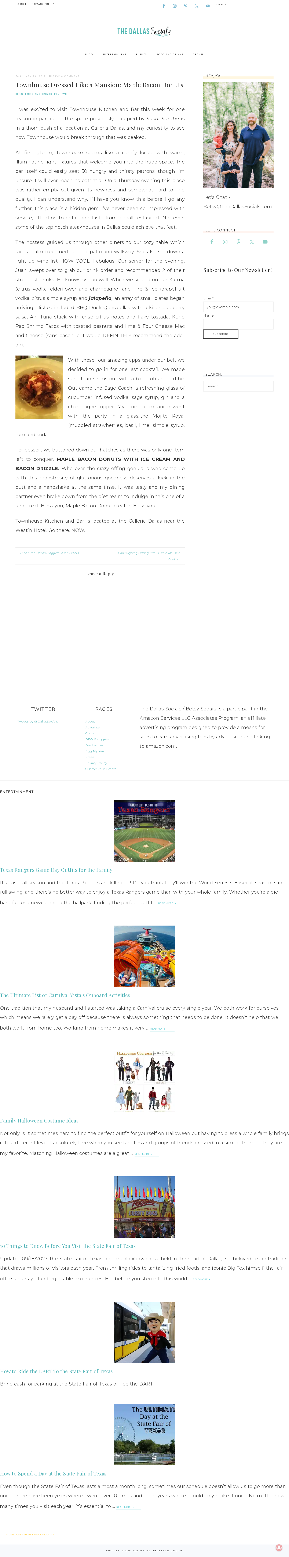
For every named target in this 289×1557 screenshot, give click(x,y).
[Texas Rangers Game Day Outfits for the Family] (144, 831)
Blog (19, 94)
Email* (208, 298)
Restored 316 (174, 1550)
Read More (166, 903)
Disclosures (94, 745)
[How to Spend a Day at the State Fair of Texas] (144, 1434)
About (90, 721)
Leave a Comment (65, 76)
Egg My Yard (95, 751)
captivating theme (146, 1550)
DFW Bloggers (97, 739)
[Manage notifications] (279, 1547)
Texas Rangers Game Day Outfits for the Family (56, 869)
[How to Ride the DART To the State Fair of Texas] (144, 1332)
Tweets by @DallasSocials (38, 721)
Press (89, 757)
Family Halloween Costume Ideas (39, 1120)
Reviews (60, 94)
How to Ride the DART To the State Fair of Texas (56, 1371)
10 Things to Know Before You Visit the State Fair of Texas (68, 1245)
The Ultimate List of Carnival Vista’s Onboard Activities (65, 995)
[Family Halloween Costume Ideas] (144, 1081)
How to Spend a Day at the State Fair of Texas (53, 1473)
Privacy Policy (96, 763)
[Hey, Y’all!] (238, 134)
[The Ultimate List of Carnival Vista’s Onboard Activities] (144, 956)
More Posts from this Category (29, 1534)
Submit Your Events (100, 769)
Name (208, 315)
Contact (91, 733)
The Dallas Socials (144, 30)
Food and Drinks (38, 94)
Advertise (92, 727)
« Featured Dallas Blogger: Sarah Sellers (49, 553)
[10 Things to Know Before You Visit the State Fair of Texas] (144, 1207)
